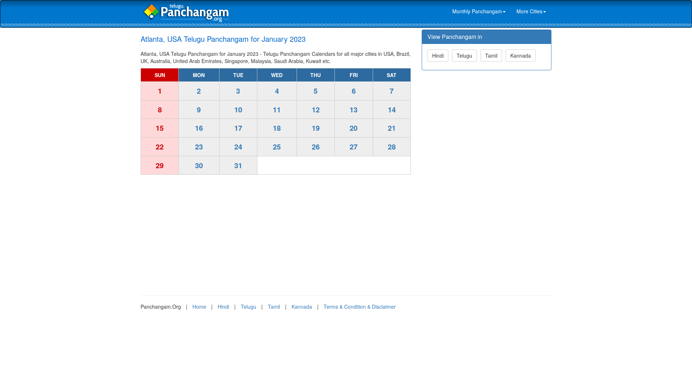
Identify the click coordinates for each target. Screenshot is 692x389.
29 (160, 165)
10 (238, 109)
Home (199, 306)
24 (238, 146)
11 (277, 109)
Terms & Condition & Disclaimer (360, 306)
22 (160, 146)
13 (354, 109)
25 (277, 146)
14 (392, 109)
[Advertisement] (276, 232)
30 (199, 165)
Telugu (464, 55)
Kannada (520, 55)
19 (316, 127)
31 (238, 165)
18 (277, 127)
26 (316, 146)
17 (238, 127)
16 (199, 127)
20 (354, 127)
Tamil (491, 55)
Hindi (438, 55)
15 (160, 127)
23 (199, 146)
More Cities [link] (529, 11)
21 (392, 127)
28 (392, 146)
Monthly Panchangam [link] (477, 11)
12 (316, 109)
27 (354, 146)
